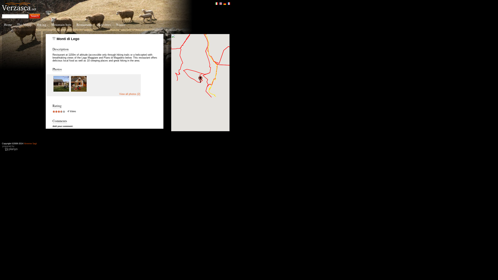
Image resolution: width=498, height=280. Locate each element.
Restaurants (84, 24)
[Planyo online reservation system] (10, 150)
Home (8, 24)
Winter (120, 24)
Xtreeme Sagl (30, 143)
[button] (200, 79)
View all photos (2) (129, 94)
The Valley (24, 24)
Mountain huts (61, 24)
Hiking (41, 24)
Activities (104, 24)
